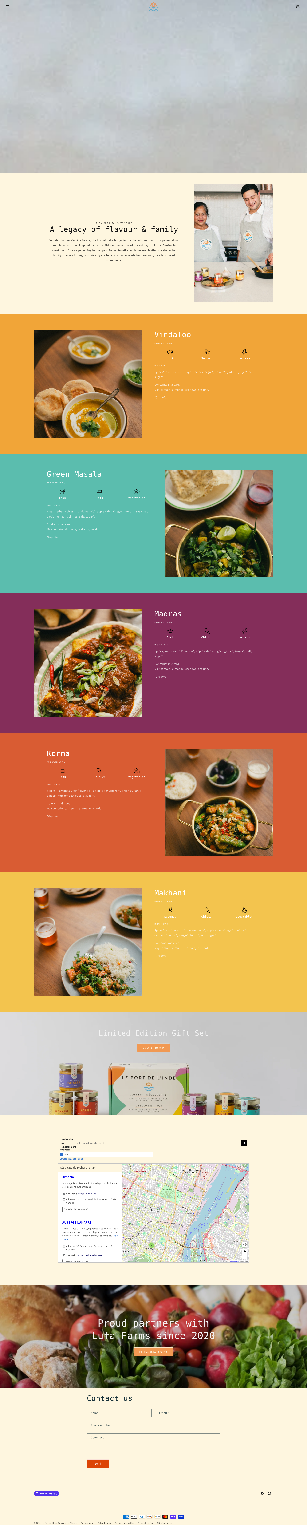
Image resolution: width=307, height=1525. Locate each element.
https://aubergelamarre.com (92, 1255)
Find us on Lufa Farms (153, 1352)
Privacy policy (87, 1523)
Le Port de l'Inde (50, 1523)
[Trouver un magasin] (244, 1143)
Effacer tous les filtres (71, 1159)
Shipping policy (164, 1523)
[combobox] (159, 1143)
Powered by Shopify (67, 1523)
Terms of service (145, 1523)
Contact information (124, 1523)
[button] (8, 7)
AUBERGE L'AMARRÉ (76, 1222)
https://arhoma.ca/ (87, 1193)
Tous (67, 1154)
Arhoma (68, 1177)
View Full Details (153, 1048)
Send (98, 1464)
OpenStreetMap (233, 1261)
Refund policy (104, 1523)
